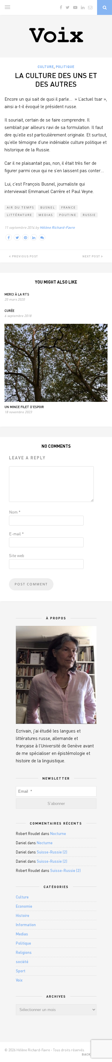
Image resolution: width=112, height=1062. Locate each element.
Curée (9, 310)
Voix (19, 980)
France (68, 207)
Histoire (22, 915)
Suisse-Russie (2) (52, 852)
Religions (24, 952)
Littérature (19, 215)
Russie (89, 215)
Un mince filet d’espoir (24, 407)
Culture (46, 67)
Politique (65, 67)
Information (26, 924)
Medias (46, 215)
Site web (16, 555)
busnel (47, 207)
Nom (15, 511)
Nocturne (58, 833)
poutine (67, 215)
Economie (24, 906)
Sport (20, 970)
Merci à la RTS (16, 294)
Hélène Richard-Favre (57, 227)
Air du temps (20, 207)
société (22, 961)
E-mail (16, 533)
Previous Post (24, 256)
